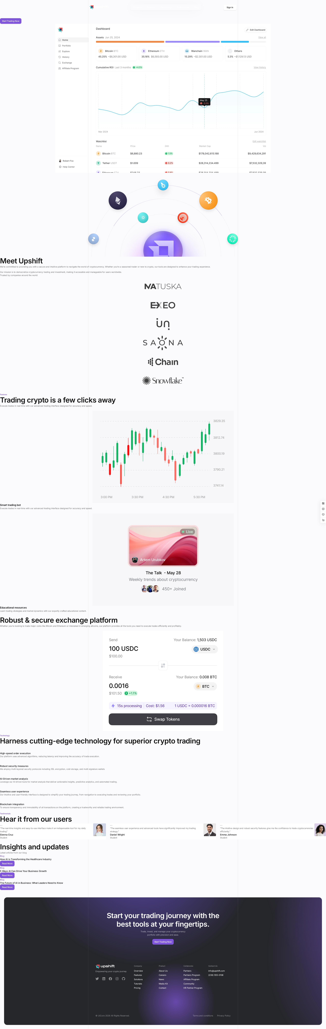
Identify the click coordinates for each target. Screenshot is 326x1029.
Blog (2, 856)
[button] (7, 863)
